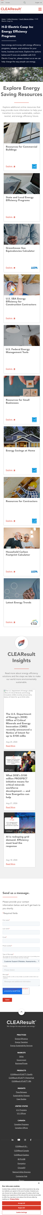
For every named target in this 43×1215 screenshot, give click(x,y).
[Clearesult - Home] (21, 1023)
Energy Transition (21, 1042)
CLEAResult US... (21, 1146)
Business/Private (21, 1063)
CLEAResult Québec (21, 1155)
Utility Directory (12, 19)
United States (21, 1106)
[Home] (11, 9)
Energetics (21, 1163)
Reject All (21, 1208)
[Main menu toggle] (40, 9)
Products (21, 1071)
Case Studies (21, 1099)
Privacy (21, 1181)
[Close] (38, 1183)
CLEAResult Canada (21, 1151)
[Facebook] (30, 1140)
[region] (21, 1198)
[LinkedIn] (12, 1140)
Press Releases (21, 1092)
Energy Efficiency (21, 1039)
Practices (21, 1035)
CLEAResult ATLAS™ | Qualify (21, 1074)
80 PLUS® (21, 1159)
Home (4, 19)
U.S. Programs (21, 1110)
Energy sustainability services (21, 1046)
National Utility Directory (22, 1172)
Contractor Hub (21, 1176)
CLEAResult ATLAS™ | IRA (21, 1081)
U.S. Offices (21, 1113)
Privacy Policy (14, 1199)
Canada (7, 2)
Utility (21, 1057)
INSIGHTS (21, 1088)
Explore (9, 166)
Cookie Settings (21, 1212)
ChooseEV (21, 1168)
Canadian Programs (21, 1124)
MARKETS (21, 1053)
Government (21, 1060)
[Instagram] (25, 1140)
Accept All (21, 1203)
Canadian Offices (21, 1128)
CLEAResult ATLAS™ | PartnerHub (21, 1078)
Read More (10, 746)
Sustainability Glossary (21, 1096)
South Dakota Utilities (26, 19)
